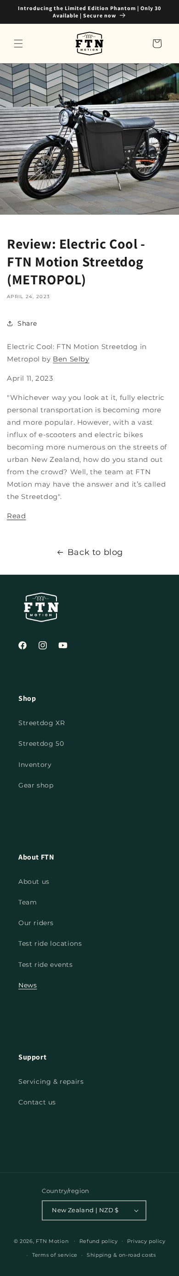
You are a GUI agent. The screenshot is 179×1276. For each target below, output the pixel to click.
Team (27, 902)
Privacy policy (146, 1241)
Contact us (37, 1102)
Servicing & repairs (51, 1081)
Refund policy (98, 1241)
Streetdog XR (41, 723)
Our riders (36, 923)
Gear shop (35, 785)
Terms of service (55, 1255)
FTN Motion (52, 1240)
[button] (18, 43)
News (27, 985)
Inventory (34, 764)
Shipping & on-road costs (121, 1255)
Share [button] (27, 323)
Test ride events (45, 964)
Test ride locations (50, 943)
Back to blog (95, 552)
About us (34, 881)
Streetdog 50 (41, 743)
